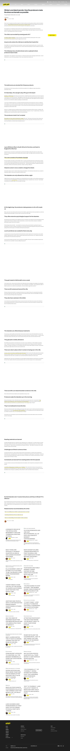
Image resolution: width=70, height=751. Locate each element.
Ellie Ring (10, 626)
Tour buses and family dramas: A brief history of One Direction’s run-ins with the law (32, 571)
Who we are (53, 727)
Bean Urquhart (9, 18)
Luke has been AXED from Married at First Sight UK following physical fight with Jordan (13, 707)
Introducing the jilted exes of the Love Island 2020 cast (14, 514)
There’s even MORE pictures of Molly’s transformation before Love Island (17, 511)
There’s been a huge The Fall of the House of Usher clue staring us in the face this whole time (14, 588)
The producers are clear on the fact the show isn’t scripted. (14, 118)
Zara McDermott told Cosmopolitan (19, 410)
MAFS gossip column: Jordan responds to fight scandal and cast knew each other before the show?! (32, 553)
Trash (28, 4)
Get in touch (38, 730)
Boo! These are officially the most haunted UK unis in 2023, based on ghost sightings (13, 553)
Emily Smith (29, 626)
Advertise (23, 727)
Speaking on (8, 95)
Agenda (43, 4)
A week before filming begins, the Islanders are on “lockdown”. (15, 467)
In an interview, (14, 179)
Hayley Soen (11, 609)
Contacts (52, 729)
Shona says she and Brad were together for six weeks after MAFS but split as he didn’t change (13, 674)
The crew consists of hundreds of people (16, 157)
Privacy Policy (23, 729)
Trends (50, 4)
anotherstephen (12, 537)
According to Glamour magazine (9, 37)
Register (22, 736)
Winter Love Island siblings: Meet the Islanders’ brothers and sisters (16, 517)
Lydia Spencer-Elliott (30, 540)
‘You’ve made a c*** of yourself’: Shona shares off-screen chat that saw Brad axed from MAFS (31, 673)
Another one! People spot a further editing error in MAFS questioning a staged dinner (14, 604)
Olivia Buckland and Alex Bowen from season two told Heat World (19, 24)
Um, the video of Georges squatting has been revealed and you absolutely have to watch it (14, 621)
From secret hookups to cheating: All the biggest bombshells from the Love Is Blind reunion (14, 657)
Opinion (58, 4)
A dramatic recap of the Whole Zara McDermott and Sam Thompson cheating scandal (13, 533)
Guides (65, 4)
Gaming (35, 4)
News (22, 4)
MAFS (14, 609)
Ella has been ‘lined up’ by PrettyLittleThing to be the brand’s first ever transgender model (14, 572)
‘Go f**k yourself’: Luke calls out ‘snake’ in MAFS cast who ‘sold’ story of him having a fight (32, 690)
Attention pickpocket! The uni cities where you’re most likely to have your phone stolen (32, 621)
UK (9, 538)
